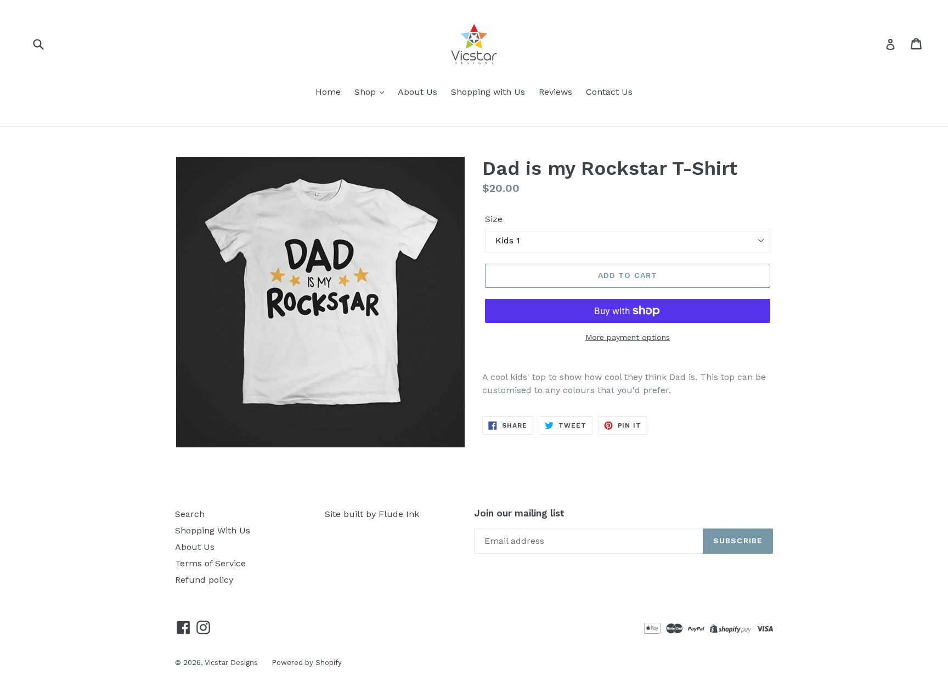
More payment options (627, 337)
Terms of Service (210, 563)
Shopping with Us (488, 92)
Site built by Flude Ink (372, 514)
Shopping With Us (212, 530)
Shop (366, 92)
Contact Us (609, 92)
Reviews (555, 92)
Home (328, 92)
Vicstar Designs (231, 662)
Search (190, 514)
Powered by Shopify (307, 662)
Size (494, 219)
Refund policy (204, 580)
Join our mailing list (519, 513)
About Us (417, 92)
